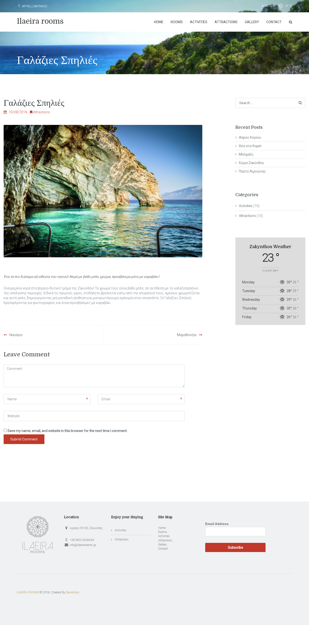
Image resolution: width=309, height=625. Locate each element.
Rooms (177, 22)
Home (158, 22)
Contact (274, 22)
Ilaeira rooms (40, 21)
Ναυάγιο (15, 335)
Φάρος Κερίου (250, 137)
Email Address (217, 524)
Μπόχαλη (246, 154)
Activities (198, 22)
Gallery (252, 22)
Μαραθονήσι (187, 335)
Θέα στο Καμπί (250, 146)
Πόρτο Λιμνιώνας (252, 171)
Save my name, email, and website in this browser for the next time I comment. (67, 431)
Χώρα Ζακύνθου (251, 163)
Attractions (226, 22)
